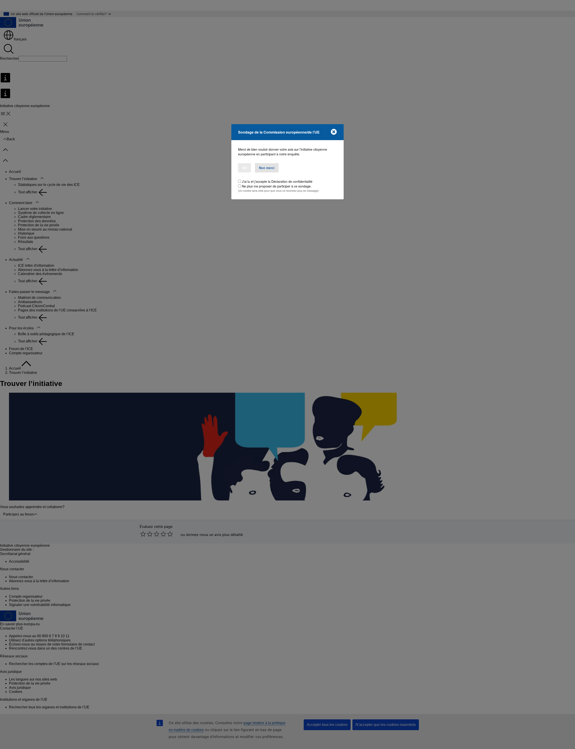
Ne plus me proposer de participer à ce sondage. (277, 186)
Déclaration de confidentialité (291, 181)
